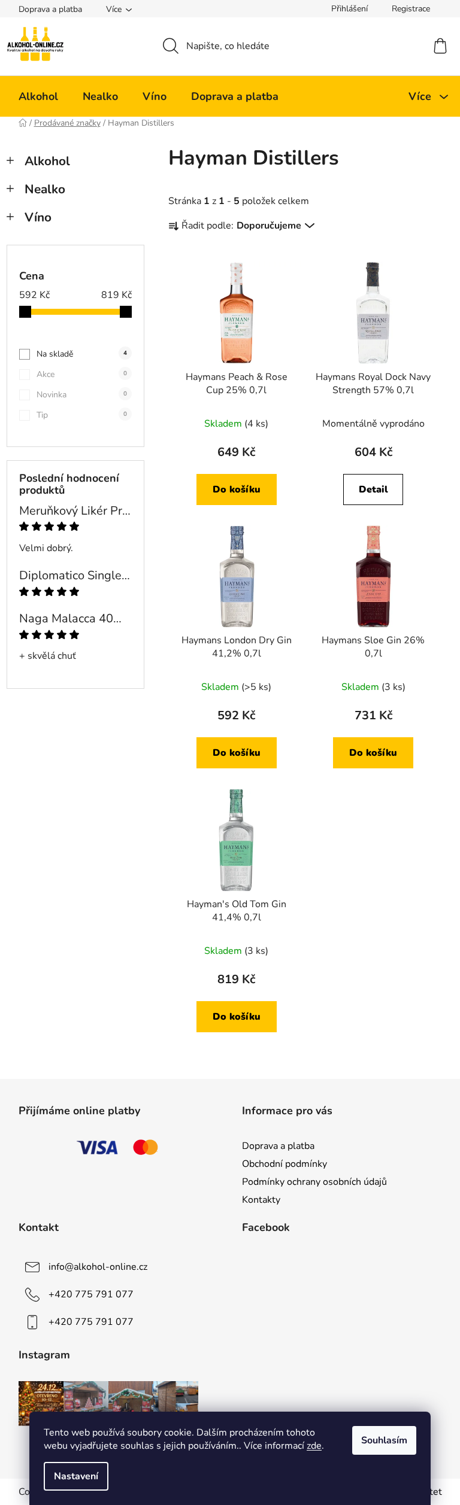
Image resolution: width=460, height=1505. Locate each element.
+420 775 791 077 (91, 1294)
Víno (38, 217)
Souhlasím (384, 1440)
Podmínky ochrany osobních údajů (314, 1181)
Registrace (411, 8)
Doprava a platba (50, 9)
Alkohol (47, 161)
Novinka (82, 394)
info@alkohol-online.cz (98, 1266)
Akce (82, 374)
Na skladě (82, 354)
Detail (373, 489)
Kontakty (261, 1199)
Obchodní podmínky (284, 1163)
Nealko (45, 189)
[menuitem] (38, 96)
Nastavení (76, 1476)
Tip (82, 415)
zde (314, 1445)
